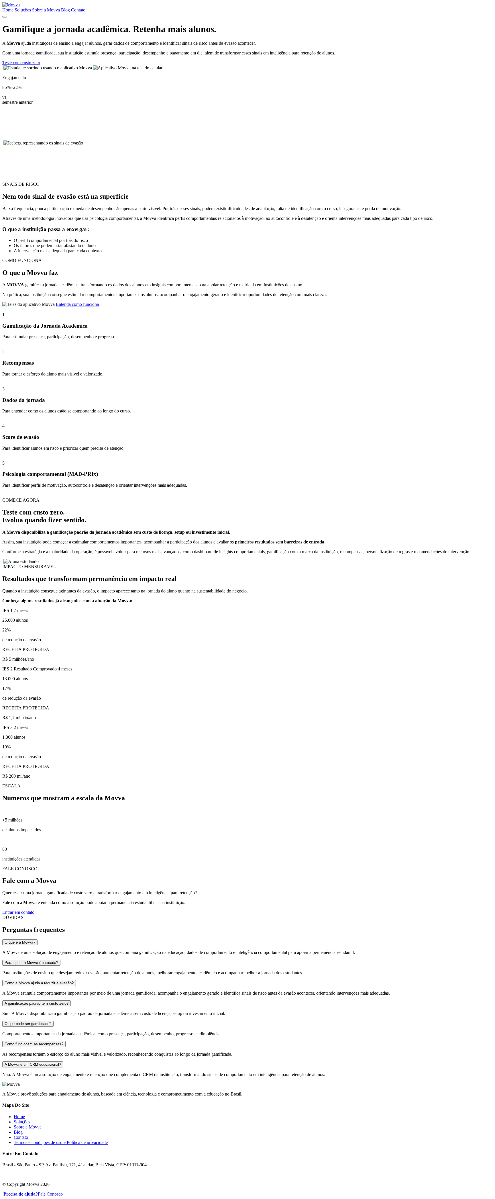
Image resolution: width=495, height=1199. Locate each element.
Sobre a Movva (46, 9)
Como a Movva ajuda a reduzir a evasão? (39, 983)
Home (7, 9)
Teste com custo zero (21, 62)
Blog (65, 9)
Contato (78, 9)
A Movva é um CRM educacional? (33, 1064)
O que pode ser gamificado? (28, 1024)
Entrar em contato (18, 912)
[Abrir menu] (4, 16)
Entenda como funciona (77, 304)
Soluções (23, 9)
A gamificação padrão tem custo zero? (36, 1003)
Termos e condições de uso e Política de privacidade (61, 1142)
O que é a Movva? (20, 942)
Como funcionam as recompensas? (34, 1044)
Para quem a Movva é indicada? (31, 963)
